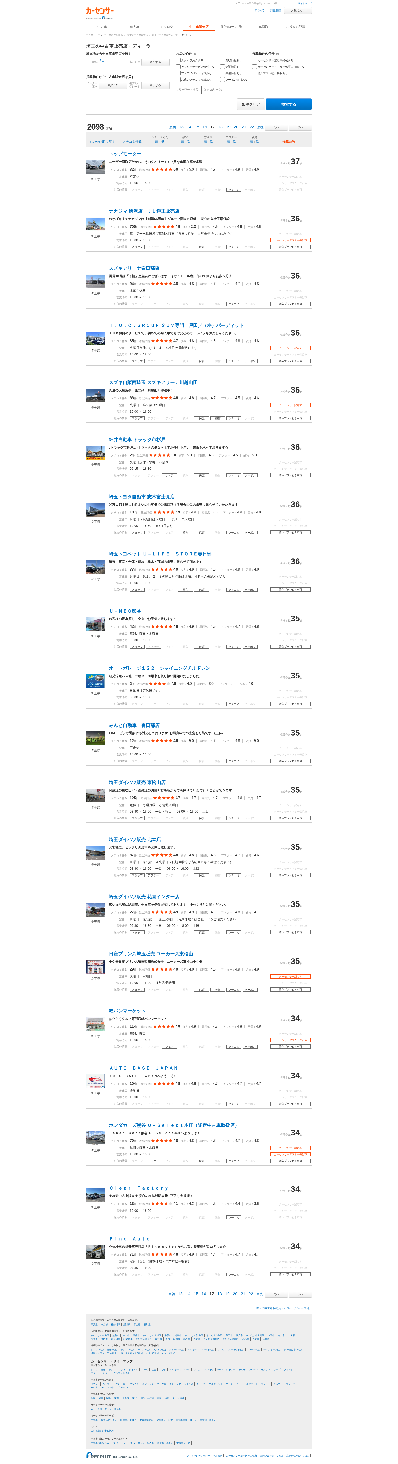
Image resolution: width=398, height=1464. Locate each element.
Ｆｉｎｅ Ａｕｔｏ (129, 1238)
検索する (288, 104)
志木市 (245, 1339)
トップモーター (125, 153)
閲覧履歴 (275, 10)
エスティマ (175, 1384)
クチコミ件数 (132, 141)
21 (244, 127)
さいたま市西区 (144, 1339)
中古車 (94, 1420)
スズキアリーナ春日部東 (134, 268)
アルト (110, 1387)
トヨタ (94, 1369)
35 (295, 618)
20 (236, 127)
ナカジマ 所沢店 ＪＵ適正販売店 (144, 211)
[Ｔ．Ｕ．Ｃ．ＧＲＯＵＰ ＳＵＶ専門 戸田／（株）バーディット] (95, 344)
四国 (167, 1398)
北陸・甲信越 (147, 1398)
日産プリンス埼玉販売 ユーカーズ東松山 (151, 953)
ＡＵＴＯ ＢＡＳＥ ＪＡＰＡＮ (143, 1068)
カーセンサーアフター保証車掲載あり (281, 66)
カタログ (166, 27)
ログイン (260, 10)
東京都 (104, 1324)
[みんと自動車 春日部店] (95, 744)
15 (197, 127)
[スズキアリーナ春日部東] (95, 287)
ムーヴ (105, 1384)
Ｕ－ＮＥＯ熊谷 (125, 610)
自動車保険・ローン (186, 1420)
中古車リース (183, 1443)
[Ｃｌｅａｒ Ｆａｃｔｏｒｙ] (95, 1201)
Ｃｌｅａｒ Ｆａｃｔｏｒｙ (139, 1188)
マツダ (162, 1369)
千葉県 (94, 1324)
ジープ (277, 1369)
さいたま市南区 (212, 1339)
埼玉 (101, 60)
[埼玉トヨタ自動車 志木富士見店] (95, 515)
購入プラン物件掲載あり (273, 73)
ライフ (116, 1384)
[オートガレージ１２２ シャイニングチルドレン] (95, 687)
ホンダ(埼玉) (127, 1349)
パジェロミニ (124, 1387)
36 (295, 218)
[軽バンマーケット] (95, 1030)
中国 (159, 1398)
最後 (260, 127)
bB (102, 1387)
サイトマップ (305, 3)
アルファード (251, 1384)
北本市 (186, 1339)
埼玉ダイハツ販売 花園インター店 (144, 896)
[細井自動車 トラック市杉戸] (95, 458)
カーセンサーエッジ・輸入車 (106, 1409)
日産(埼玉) (112, 1349)
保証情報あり (233, 66)
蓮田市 (229, 1335)
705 (133, 227)
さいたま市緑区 (231, 1339)
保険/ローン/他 (231, 27)
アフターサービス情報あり (197, 66)
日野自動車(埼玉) (293, 1349)
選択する (155, 62)
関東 (101, 1398)
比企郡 (291, 1335)
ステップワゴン (131, 1384)
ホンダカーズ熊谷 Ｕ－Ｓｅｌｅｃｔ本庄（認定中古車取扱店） (174, 1125)
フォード (288, 1369)
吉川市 (281, 1335)
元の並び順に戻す (102, 141)
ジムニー (278, 1384)
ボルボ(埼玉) (152, 1353)
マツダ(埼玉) (143, 1349)
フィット (265, 1384)
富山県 (137, 1324)
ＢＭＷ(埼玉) (253, 1349)
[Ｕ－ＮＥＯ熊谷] (95, 630)
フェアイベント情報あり (196, 73)
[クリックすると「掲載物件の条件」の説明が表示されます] (277, 53)
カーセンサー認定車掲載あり (275, 60)
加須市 (271, 1335)
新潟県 (126, 1324)
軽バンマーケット (127, 1010)
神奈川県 (115, 1324)
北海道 (125, 1398)
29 (132, 969)
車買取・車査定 (208, 1420)
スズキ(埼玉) (159, 1349)
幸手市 (167, 1335)
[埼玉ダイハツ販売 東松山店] (95, 801)
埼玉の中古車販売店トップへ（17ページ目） (284, 1308)
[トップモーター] (95, 173)
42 (132, 626)
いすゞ (106, 1373)
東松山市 (115, 1339)
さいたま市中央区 (100, 1335)
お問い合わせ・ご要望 (271, 1455)
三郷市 (266, 1339)
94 (132, 284)
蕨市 (167, 1339)
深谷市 (136, 1335)
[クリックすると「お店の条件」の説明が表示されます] (195, 53)
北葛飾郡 (128, 1339)
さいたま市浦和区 (194, 1335)
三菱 (154, 1369)
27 (132, 912)
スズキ (122, 1369)
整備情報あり (233, 73)
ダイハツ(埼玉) (176, 1349)
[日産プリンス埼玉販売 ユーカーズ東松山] (95, 972)
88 (132, 398)
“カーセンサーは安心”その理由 (241, 1455)
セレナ (94, 1387)
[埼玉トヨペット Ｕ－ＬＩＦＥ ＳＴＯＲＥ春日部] (95, 573)
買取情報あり (233, 60)
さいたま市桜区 (214, 1335)
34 (295, 1018)
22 (251, 127)
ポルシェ (265, 1369)
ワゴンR (95, 1384)
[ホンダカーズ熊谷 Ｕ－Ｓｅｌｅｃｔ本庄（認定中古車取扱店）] (95, 1144)
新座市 (158, 1339)
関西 (108, 1398)
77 (132, 569)
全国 (93, 1398)
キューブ (201, 1384)
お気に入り (298, 10)
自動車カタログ (128, 1420)
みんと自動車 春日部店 (134, 725)
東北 (134, 1398)
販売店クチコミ (109, 1420)
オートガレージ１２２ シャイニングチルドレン (159, 668)
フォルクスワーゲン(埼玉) (230, 1349)
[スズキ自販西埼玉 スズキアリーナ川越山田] (95, 401)
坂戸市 (239, 1335)
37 (295, 161)
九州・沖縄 (178, 1398)
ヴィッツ (290, 1384)
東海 (116, 1398)
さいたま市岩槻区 (152, 1335)
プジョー (95, 1373)
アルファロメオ (121, 1373)
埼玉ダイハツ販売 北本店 (135, 839)
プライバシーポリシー (198, 1455)
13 (181, 127)
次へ (300, 127)
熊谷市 (115, 1335)
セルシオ (188, 1384)
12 (132, 741)
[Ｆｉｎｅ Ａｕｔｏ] (95, 1257)
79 (132, 1141)
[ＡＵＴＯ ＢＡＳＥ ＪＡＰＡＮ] (95, 1087)
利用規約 (217, 1455)
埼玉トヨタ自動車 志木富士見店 (142, 496)
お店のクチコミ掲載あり (196, 79)
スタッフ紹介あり (192, 60)
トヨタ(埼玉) (97, 1349)
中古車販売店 (199, 27)
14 (189, 127)
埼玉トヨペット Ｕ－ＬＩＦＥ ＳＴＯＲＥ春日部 (160, 553)
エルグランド (216, 1384)
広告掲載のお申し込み (102, 1430)
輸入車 (134, 27)
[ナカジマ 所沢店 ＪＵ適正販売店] (95, 230)
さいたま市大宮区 (255, 1335)
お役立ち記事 (295, 27)
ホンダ (112, 1369)
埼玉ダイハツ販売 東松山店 (137, 782)
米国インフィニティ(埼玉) (104, 1353)
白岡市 (176, 1339)
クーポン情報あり (236, 79)
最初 (172, 127)
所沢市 (104, 1339)
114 (133, 1026)
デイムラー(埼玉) (272, 1349)
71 (132, 1254)
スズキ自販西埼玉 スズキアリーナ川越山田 (153, 382)
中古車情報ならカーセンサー (106, 1443)
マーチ (229, 1384)
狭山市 (126, 1335)
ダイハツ (133, 1369)
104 (133, 1084)
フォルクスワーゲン (203, 1369)
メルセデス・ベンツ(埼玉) (200, 1349)
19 (228, 127)
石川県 (147, 1324)
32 (132, 169)
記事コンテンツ (165, 1420)
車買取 (263, 27)
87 (132, 855)
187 (133, 512)
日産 (103, 1369)
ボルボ (242, 1369)
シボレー (230, 1369)
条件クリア (251, 104)
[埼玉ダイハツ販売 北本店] (95, 858)
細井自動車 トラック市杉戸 (137, 439)
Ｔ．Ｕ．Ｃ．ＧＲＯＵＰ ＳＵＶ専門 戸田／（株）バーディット (176, 325)
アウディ (253, 1369)
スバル (144, 1369)
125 (133, 798)
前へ (276, 127)
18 (220, 127)
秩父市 (94, 1339)
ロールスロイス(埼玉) (132, 1353)
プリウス (161, 1384)
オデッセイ (148, 1384)
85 (132, 341)
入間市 (196, 1339)
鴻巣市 (178, 1335)
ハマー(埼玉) (168, 1353)
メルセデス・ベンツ (180, 1369)
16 (204, 127)
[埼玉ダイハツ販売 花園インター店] (95, 915)
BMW (220, 1369)
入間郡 (255, 1339)
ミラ (238, 1384)
